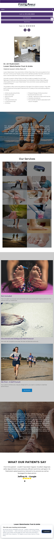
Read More (27, 139)
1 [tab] (24, 481)
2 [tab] (26, 481)
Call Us (14, 1)
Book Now (27, 21)
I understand (46, 531)
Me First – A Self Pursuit (10, 382)
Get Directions (27, 18)
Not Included (6, 296)
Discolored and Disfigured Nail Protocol (17, 339)
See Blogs (27, 390)
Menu (2, 9)
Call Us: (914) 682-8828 (27, 14)
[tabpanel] (27, 473)
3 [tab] (29, 481)
